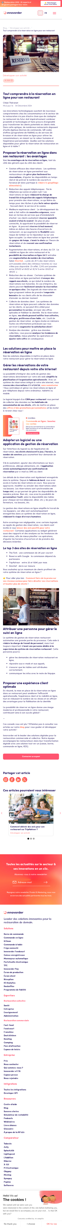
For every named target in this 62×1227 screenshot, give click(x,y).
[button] (54, 14)
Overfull (19, 260)
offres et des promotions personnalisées (26, 407)
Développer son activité (19, 28)
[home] (13, 13)
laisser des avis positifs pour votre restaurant (26, 529)
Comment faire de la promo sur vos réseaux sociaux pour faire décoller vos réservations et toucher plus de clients (30, 580)
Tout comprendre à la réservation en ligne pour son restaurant (29, 30)
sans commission (49, 385)
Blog (5, 28)
